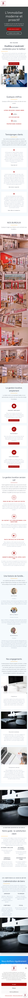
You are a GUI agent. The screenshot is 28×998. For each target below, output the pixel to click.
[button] (26, 968)
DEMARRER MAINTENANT (14, 420)
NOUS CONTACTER (14, 63)
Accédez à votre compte (14, 33)
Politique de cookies (8, 995)
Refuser (14, 988)
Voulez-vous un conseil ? (14, 29)
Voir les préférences (14, 991)
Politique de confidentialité (17, 995)
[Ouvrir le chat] (25, 995)
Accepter (14, 984)
